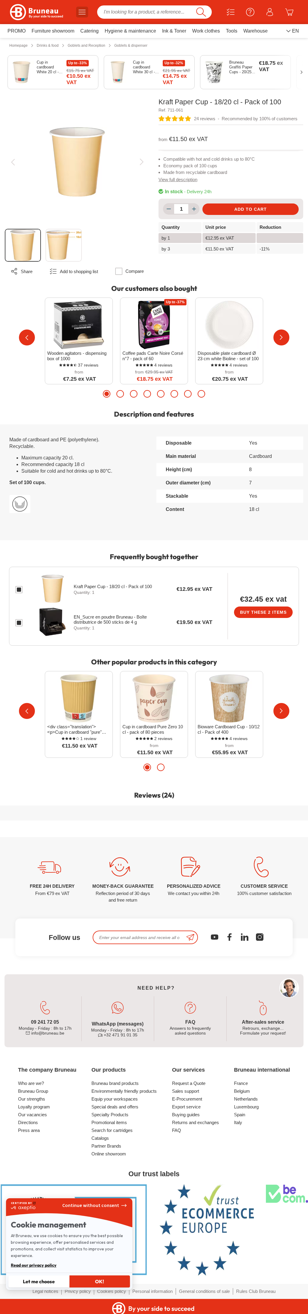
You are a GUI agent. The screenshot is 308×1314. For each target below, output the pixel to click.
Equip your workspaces (114, 1098)
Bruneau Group (33, 1091)
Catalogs (100, 1138)
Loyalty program (34, 1106)
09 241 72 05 (45, 1022)
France (241, 1083)
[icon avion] (190, 937)
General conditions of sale (204, 1291)
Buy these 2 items (263, 612)
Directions (28, 1122)
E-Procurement (187, 1098)
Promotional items (109, 1122)
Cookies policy (111, 1291)
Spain (239, 1114)
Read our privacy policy (34, 1265)
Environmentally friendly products (124, 1091)
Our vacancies (32, 1114)
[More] (193, 209)
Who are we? (31, 1083)
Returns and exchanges (195, 1122)
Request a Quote (188, 1083)
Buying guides (186, 1114)
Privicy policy (78, 1291)
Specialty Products (109, 1114)
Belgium (242, 1091)
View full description (178, 179)
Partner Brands (106, 1146)
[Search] (201, 12)
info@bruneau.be (47, 1033)
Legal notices (45, 1291)
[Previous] (13, 162)
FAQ (176, 1130)
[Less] (168, 209)
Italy (238, 1122)
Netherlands (246, 1098)
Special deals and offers (114, 1106)
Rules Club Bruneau (256, 1291)
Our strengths (31, 1098)
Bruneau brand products (115, 1083)
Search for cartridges (112, 1130)
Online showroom (108, 1153)
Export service (186, 1106)
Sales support (185, 1091)
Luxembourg (246, 1106)
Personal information (152, 1291)
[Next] (141, 162)
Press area (29, 1130)
